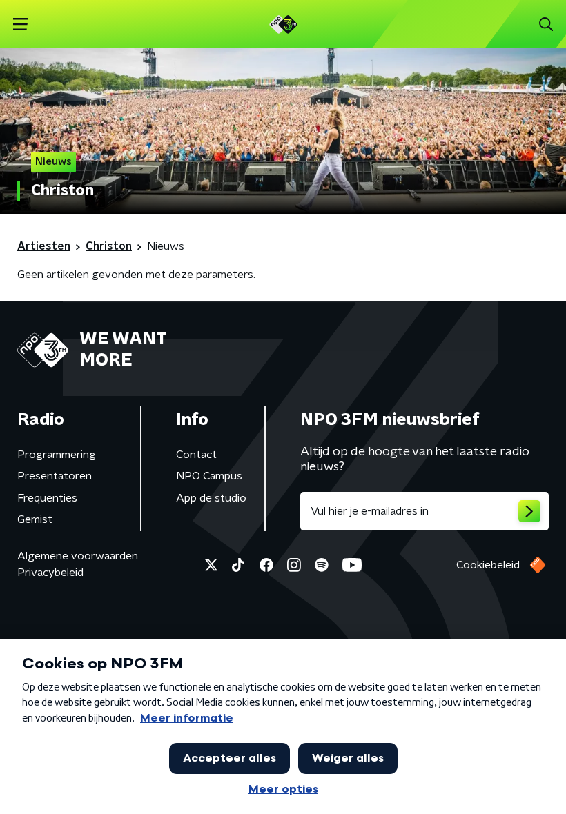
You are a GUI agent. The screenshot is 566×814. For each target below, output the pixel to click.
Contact (196, 454)
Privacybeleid (50, 572)
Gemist (34, 519)
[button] (20, 24)
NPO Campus (209, 476)
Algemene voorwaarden (77, 556)
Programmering (56, 454)
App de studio (211, 498)
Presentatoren (54, 476)
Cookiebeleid (488, 564)
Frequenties (47, 498)
